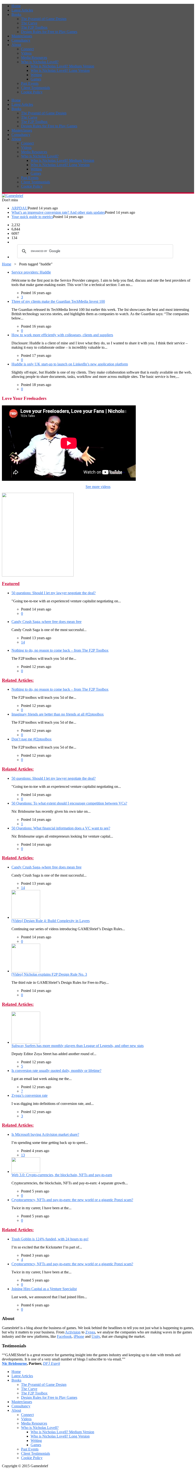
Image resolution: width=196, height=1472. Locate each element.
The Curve (29, 23)
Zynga (90, 1332)
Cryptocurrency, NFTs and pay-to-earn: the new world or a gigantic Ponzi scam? (72, 1200)
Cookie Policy (32, 92)
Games (36, 79)
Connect (27, 49)
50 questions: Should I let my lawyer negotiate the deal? (53, 593)
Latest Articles (22, 10)
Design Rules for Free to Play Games (49, 32)
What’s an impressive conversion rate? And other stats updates (58, 212)
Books (16, 14)
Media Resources (34, 58)
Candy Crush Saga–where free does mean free (46, 622)
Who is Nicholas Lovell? (40, 62)
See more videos (98, 487)
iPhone (79, 1336)
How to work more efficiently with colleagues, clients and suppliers (62, 335)
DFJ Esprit (51, 1363)
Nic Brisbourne (14, 1363)
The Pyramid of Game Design (43, 19)
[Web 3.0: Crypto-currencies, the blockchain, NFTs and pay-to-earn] (25, 1172)
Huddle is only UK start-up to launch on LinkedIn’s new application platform (69, 364)
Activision (73, 1332)
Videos (26, 53)
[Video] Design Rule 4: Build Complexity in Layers (50, 921)
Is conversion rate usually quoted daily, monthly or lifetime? (56, 1071)
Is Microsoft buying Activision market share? (45, 1134)
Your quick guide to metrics (32, 217)
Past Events (29, 83)
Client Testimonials (35, 88)
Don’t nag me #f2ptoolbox (31, 739)
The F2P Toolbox (34, 27)
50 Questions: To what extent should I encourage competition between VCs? (69, 803)
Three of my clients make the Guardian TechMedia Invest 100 (58, 301)
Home (16, 6)
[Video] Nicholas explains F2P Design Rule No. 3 (49, 974)
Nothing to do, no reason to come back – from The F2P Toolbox (60, 650)
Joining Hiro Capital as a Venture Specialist (44, 1289)
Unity (96, 1336)
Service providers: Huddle (31, 272)
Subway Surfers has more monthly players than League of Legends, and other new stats (77, 1046)
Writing (36, 75)
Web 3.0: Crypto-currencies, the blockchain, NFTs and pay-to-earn (61, 1175)
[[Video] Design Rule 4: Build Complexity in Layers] (25, 917)
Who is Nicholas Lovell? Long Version (60, 70)
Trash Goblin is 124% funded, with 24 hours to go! (49, 1239)
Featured (11, 583)
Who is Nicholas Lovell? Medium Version (62, 66)
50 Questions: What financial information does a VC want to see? (60, 828)
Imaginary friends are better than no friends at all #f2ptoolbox (57, 714)
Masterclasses (21, 36)
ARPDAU (19, 208)
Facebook (64, 1336)
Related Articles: (18, 680)
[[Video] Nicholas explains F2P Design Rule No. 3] (25, 971)
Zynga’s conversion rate (29, 1095)
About (16, 45)
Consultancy (20, 40)
